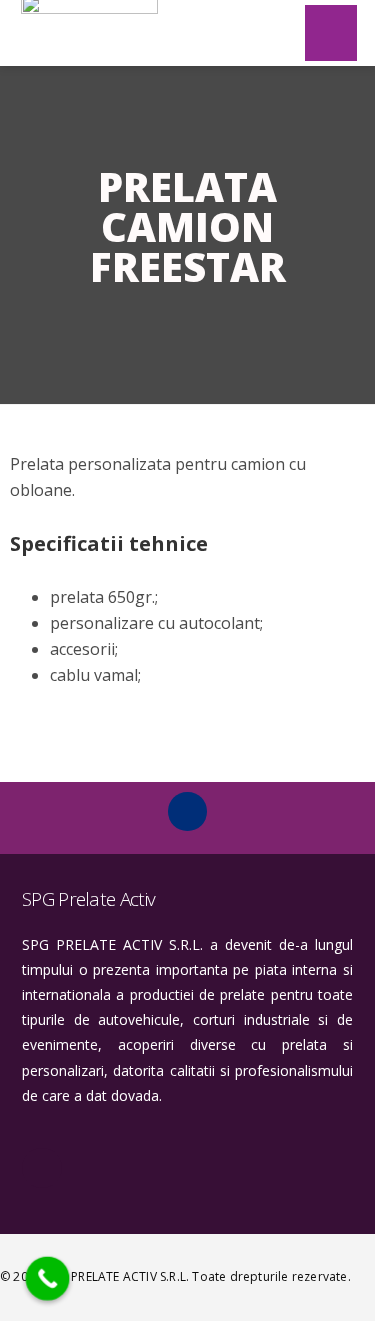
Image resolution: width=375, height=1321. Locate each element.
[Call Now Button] (48, 1279)
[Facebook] (187, 811)
